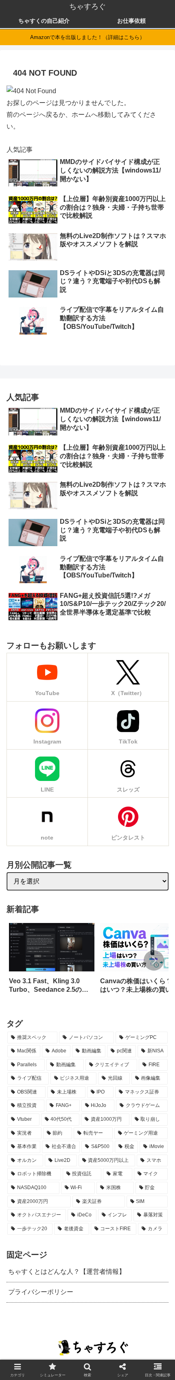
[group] (51, 961)
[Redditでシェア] (94, 1062)
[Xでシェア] (15, 1062)
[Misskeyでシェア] (54, 1062)
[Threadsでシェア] (81, 1062)
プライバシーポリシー (40, 1291)
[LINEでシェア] (120, 1062)
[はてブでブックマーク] (107, 1062)
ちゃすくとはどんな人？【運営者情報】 (66, 1271)
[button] (154, 960)
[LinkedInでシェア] (147, 1062)
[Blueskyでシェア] (41, 1062)
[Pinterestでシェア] (134, 1062)
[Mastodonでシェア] (28, 1062)
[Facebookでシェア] (67, 1062)
